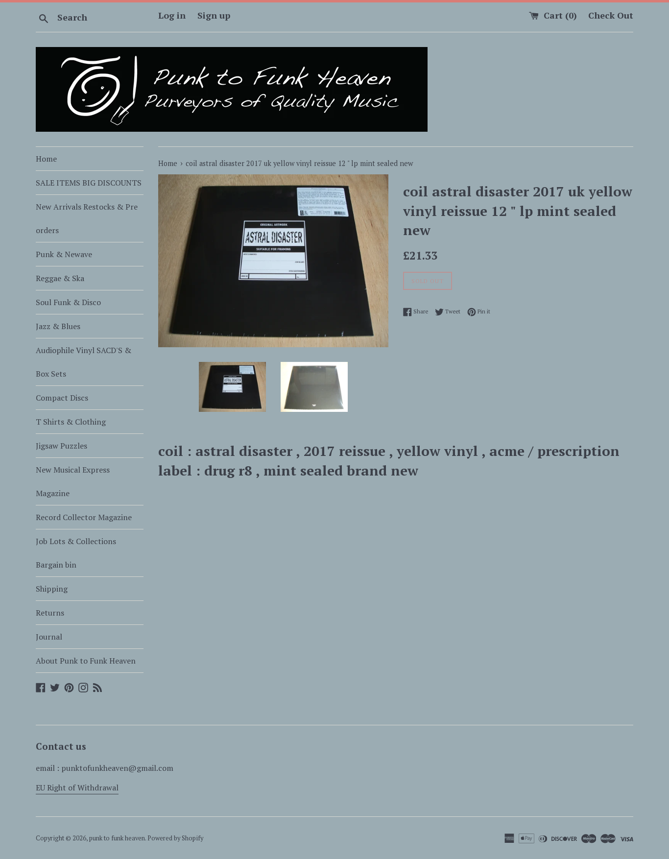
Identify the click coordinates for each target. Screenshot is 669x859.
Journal (49, 636)
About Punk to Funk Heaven (86, 660)
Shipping (52, 588)
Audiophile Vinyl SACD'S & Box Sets (83, 362)
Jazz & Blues (58, 326)
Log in (172, 15)
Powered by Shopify (175, 838)
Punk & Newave (64, 254)
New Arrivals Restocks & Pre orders (87, 218)
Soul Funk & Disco (68, 302)
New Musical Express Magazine (73, 481)
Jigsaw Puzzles (61, 445)
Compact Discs (62, 397)
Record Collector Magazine (84, 517)
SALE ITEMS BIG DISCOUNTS (89, 182)
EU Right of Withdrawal (77, 787)
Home (46, 158)
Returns (50, 612)
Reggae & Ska (60, 278)
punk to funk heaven (117, 838)
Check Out (610, 15)
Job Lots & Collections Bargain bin (76, 553)
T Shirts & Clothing (71, 421)
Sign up (213, 15)
